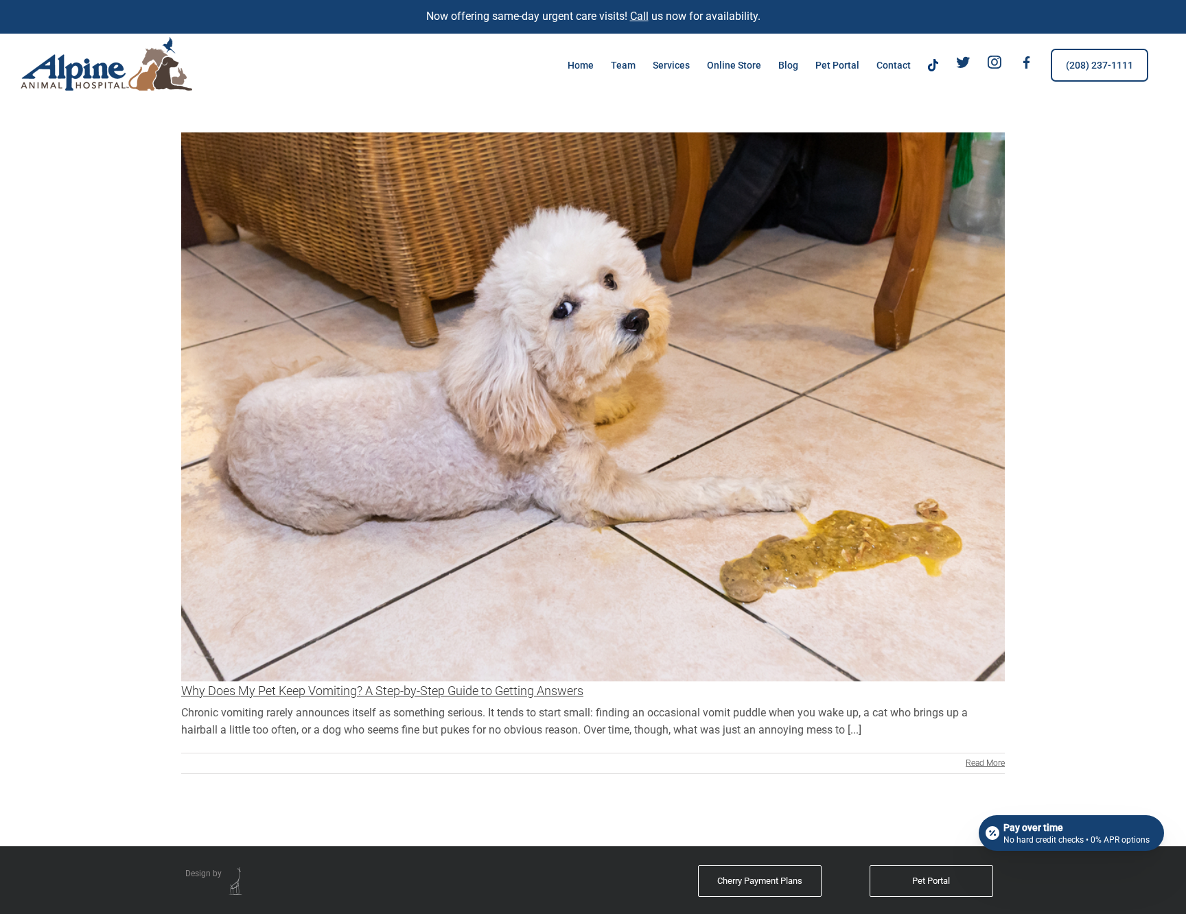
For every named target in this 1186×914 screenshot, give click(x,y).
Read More (985, 763)
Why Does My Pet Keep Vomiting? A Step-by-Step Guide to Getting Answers (382, 690)
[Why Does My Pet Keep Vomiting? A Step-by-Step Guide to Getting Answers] (593, 406)
